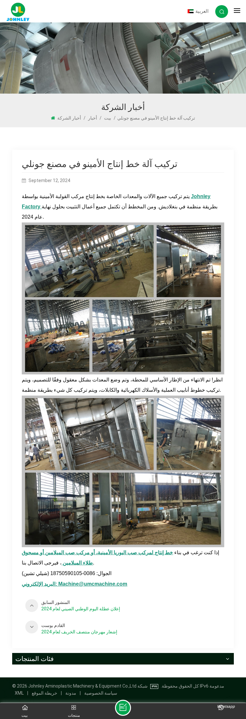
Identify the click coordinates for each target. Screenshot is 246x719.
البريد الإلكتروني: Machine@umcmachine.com (74, 584)
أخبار (92, 118)
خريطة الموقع (44, 693)
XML (19, 693)
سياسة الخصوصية (100, 693)
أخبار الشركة (69, 118)
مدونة (70, 693)
